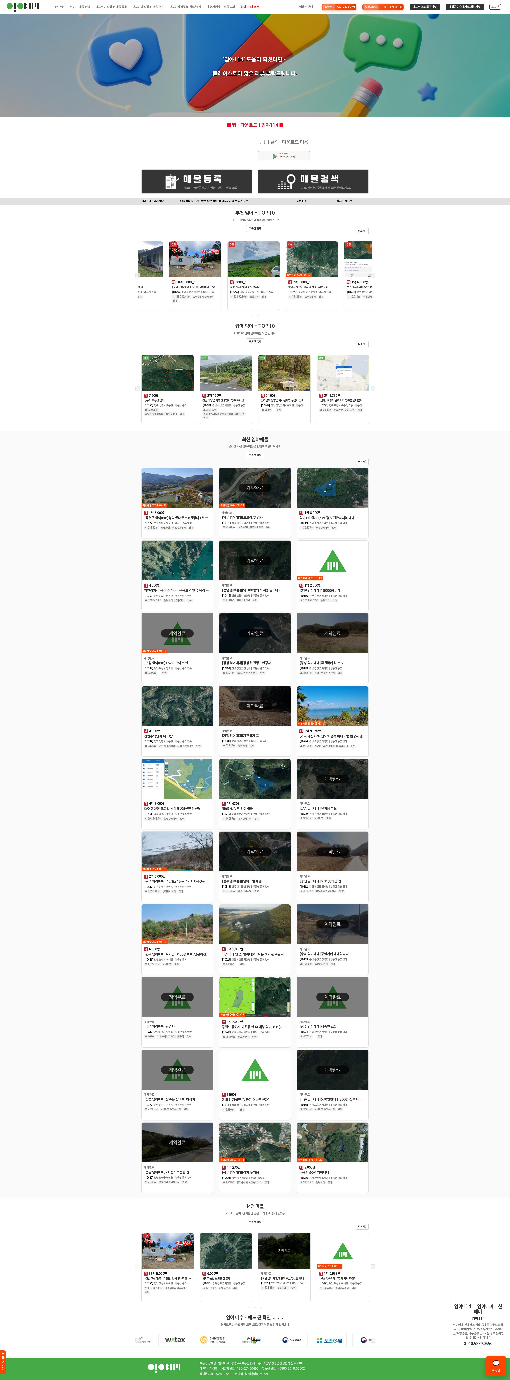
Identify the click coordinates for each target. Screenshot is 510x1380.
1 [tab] (252, 316)
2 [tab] (258, 316)
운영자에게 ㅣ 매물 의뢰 (221, 7)
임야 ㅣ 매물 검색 (80, 7)
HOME (59, 7)
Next (373, 276)
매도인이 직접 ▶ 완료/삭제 (185, 7)
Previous (137, 276)
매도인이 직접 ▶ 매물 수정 (148, 7)
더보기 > (362, 231)
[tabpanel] (167, 277)
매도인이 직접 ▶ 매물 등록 (111, 7)
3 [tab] (261, 1307)
